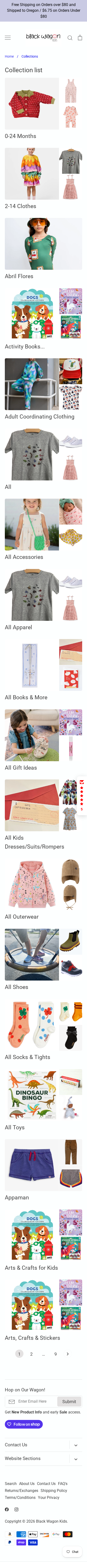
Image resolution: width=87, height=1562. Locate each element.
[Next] (68, 1355)
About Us (27, 1484)
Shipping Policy (54, 1491)
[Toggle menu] (7, 38)
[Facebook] (7, 1509)
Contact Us (46, 1484)
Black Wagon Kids (51, 1521)
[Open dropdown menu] (75, 1445)
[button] (82, 795)
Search (11, 1484)
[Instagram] (16, 1509)
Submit (69, 1401)
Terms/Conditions (20, 1498)
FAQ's (62, 1484)
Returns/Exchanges (21, 1491)
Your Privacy (48, 1498)
